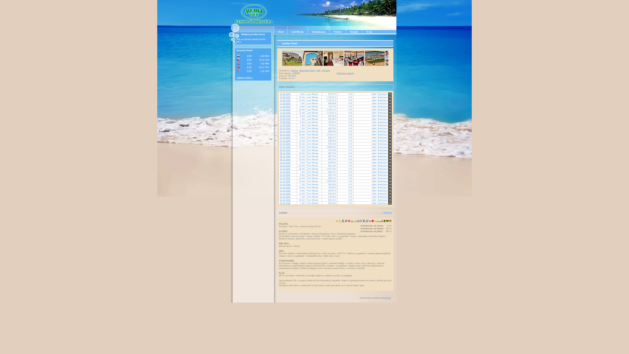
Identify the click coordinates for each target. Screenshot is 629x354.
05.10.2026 (285, 128)
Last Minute (298, 32)
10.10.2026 (285, 162)
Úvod (280, 32)
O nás (369, 32)
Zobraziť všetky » (245, 78)
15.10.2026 (285, 197)
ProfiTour (386, 298)
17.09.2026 (285, 103)
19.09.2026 (285, 116)
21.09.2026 (285, 125)
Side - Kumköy (323, 70)
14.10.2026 (285, 190)
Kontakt (354, 32)
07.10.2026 (285, 138)
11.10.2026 (285, 172)
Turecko (294, 70)
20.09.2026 (285, 119)
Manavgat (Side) (307, 70)
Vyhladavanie (318, 32)
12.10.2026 (285, 184)
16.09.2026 (285, 94)
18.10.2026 (285, 203)
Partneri (338, 32)
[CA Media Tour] (254, 14)
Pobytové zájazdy (345, 73)
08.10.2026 (285, 150)
